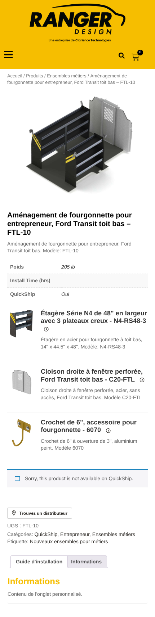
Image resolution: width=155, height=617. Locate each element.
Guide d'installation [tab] (39, 561)
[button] (21, 324)
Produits (34, 75)
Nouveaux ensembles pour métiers (69, 541)
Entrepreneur (74, 534)
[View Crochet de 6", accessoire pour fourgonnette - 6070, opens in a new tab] (107, 430)
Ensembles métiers (66, 75)
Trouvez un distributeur (43, 513)
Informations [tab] (86, 561)
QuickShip (45, 534)
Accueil (14, 75)
